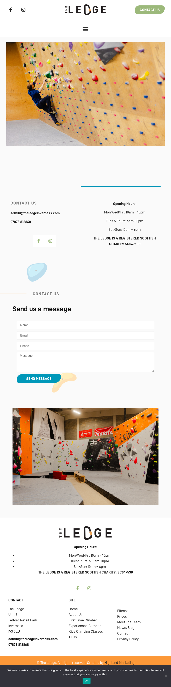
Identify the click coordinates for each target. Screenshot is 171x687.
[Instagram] (23, 9)
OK (87, 680)
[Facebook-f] (10, 9)
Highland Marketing (119, 663)
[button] (85, 29)
